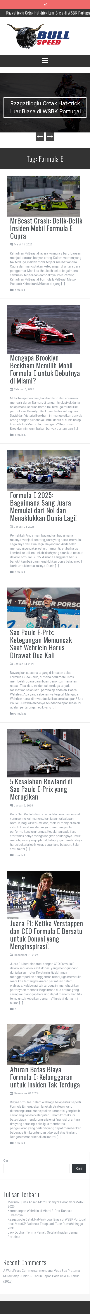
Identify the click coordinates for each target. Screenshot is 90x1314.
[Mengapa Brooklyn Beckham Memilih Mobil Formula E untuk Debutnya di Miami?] (43, 329)
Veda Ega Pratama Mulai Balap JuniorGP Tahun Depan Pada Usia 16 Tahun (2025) (41, 1276)
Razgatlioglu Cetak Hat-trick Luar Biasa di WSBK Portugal (45, 107)
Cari (6, 1160)
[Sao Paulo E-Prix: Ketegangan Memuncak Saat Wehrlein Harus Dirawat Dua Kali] (43, 607)
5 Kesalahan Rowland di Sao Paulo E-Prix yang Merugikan (41, 788)
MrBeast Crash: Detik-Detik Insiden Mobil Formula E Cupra (46, 228)
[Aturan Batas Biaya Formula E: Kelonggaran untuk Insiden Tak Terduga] (43, 1044)
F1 (14, 1009)
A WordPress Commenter (21, 1270)
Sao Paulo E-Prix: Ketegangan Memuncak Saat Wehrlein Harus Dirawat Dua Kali (41, 643)
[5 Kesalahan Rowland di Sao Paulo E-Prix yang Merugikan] (43, 753)
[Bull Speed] (45, 36)
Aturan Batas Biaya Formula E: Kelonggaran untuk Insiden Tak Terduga (45, 1076)
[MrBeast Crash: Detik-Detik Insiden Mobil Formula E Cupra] (43, 196)
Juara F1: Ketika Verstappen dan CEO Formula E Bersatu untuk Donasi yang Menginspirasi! (46, 934)
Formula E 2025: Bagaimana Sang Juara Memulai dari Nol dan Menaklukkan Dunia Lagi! (43, 506)
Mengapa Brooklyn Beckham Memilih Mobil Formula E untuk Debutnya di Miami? (45, 368)
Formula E (19, 290)
